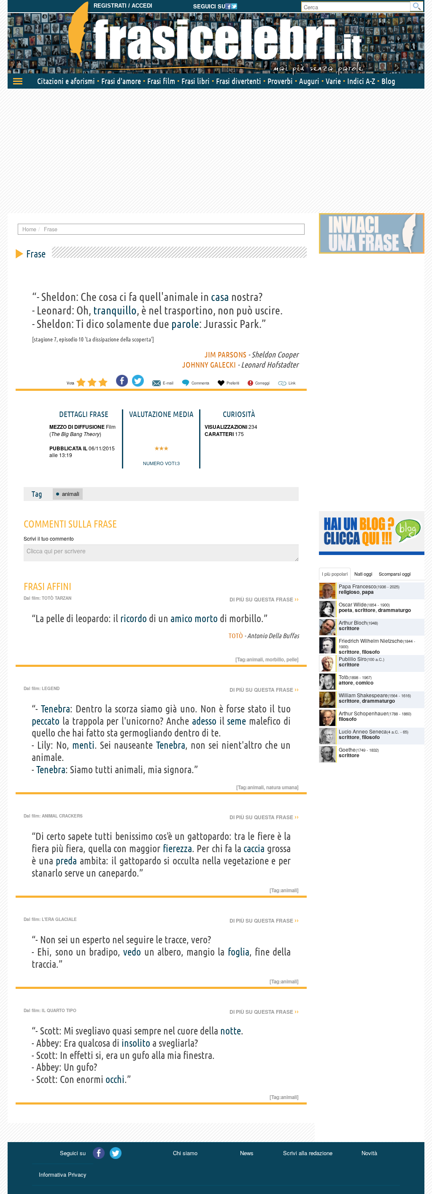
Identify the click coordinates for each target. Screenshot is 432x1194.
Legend (50, 688)
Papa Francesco (357, 586)
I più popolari (335, 573)
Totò (236, 635)
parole (185, 323)
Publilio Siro (353, 658)
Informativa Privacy (62, 1174)
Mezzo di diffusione (77, 426)
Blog (388, 81)
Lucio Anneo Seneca (363, 731)
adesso (204, 721)
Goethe (347, 749)
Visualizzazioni (226, 426)
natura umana (281, 787)
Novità (369, 1153)
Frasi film (161, 81)
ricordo (133, 618)
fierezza (177, 848)
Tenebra (55, 709)
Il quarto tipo (59, 1010)
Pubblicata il (68, 448)
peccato (45, 721)
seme (236, 721)
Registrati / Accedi (123, 5)
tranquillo (115, 310)
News (247, 1153)
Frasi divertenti (238, 81)
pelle (291, 659)
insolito (136, 1043)
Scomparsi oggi (394, 573)
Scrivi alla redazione (307, 1153)
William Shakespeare (363, 695)
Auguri (309, 81)
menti (83, 745)
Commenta (200, 383)
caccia (254, 848)
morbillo (274, 659)
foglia (238, 952)
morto (206, 618)
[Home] (216, 38)
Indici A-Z (361, 81)
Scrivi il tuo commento (49, 538)
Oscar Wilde (353, 604)
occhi (114, 1079)
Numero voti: (160, 463)
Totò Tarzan (56, 598)
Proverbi (280, 81)
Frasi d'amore (121, 81)
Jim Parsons (225, 354)
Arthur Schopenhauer (363, 713)
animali (255, 659)
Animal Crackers (62, 816)
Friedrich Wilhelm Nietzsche (371, 640)
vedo (132, 952)
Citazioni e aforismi (66, 81)
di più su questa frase (264, 599)
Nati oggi (363, 573)
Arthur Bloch (353, 622)
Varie (333, 81)
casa (220, 296)
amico (181, 618)
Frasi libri (195, 81)
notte (230, 1031)
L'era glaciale (59, 919)
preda (66, 860)
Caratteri (219, 434)
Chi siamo (185, 1153)
